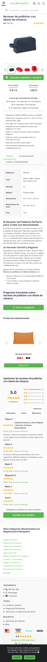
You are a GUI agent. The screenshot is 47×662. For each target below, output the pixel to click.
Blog (7, 624)
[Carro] (44, 3)
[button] (6, 10)
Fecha (23, 413)
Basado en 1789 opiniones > (23, 640)
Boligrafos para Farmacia (12, 543)
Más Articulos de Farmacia (13, 569)
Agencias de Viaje (9, 553)
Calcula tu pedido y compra (25, 77)
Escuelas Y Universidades (12, 559)
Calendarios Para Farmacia (13, 566)
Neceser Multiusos (23, 354)
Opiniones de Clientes (15, 621)
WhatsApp (12, 592)
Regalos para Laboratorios (12, 546)
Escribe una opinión (23, 515)
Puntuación (10, 413)
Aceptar (17, 657)
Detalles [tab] (9, 156)
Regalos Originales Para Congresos (16, 556)
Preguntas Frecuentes (15, 608)
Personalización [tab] (26, 156)
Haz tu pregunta (25, 307)
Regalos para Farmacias (12, 550)
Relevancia (36, 413)
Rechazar (29, 657)
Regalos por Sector (10, 540)
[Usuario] (38, 4)
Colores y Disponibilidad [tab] (17, 162)
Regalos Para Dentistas (11, 563)
